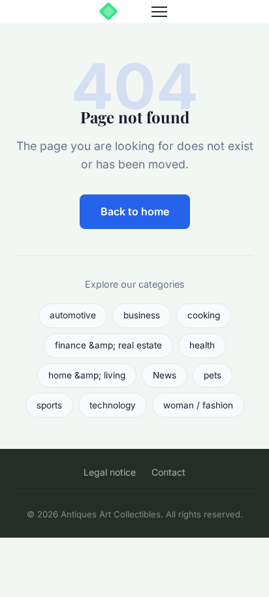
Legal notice (110, 472)
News (164, 375)
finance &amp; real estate (108, 345)
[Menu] (159, 11)
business (141, 315)
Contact (168, 472)
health (202, 345)
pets (212, 375)
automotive (73, 315)
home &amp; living (86, 375)
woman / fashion (198, 405)
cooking (203, 315)
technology (112, 405)
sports (49, 405)
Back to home (135, 211)
